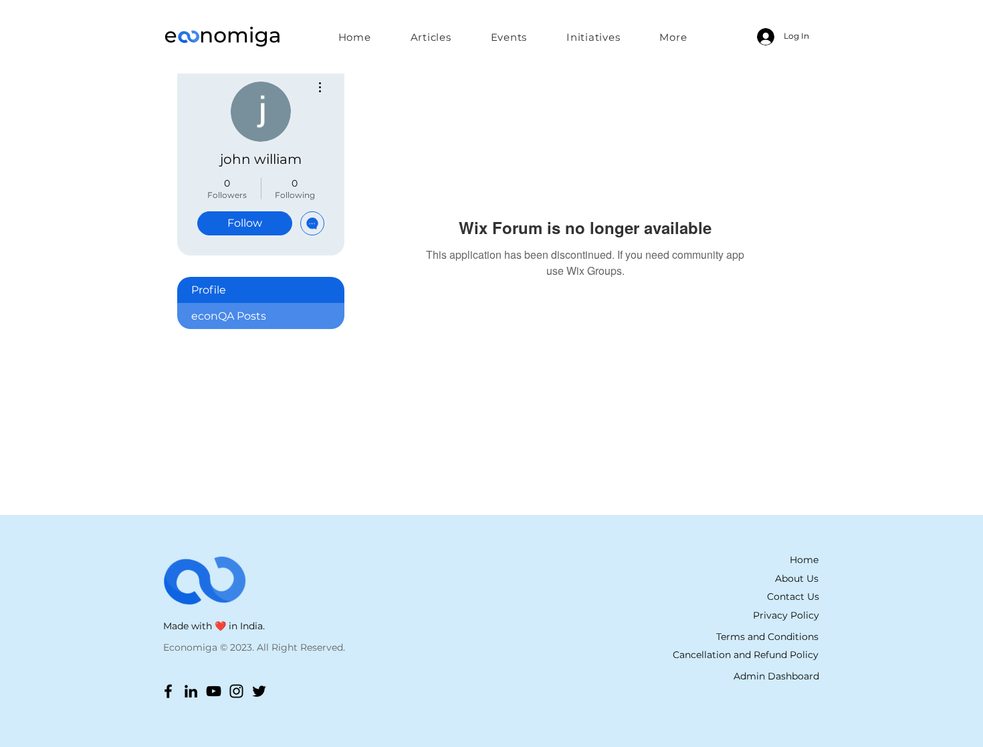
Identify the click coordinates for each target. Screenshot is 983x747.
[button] (593, 37)
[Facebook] (168, 691)
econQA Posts (228, 316)
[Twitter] (259, 691)
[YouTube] (214, 691)
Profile (208, 290)
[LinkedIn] (191, 691)
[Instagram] (236, 691)
